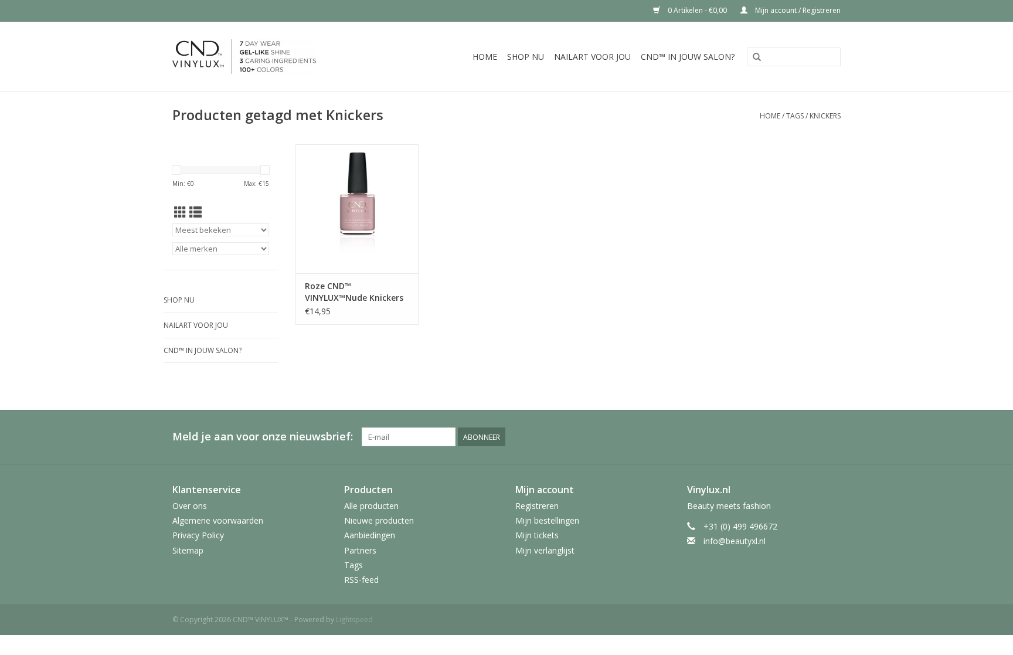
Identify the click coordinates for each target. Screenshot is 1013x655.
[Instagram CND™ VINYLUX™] (831, 436)
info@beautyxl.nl (734, 541)
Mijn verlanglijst (545, 550)
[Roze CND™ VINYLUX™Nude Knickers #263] (357, 208)
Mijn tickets (537, 535)
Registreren (537, 505)
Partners (360, 550)
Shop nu (525, 56)
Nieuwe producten (379, 520)
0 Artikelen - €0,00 (697, 10)
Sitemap (187, 550)
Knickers (825, 116)
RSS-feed (361, 579)
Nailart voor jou (592, 56)
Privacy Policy (198, 535)
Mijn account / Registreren (797, 10)
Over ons (189, 505)
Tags (795, 116)
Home (484, 56)
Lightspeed (354, 620)
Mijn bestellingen (547, 520)
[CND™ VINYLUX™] (265, 56)
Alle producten (371, 505)
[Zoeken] (757, 57)
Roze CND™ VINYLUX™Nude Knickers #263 (354, 292)
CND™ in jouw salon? (688, 56)
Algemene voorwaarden (217, 520)
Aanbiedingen (369, 535)
